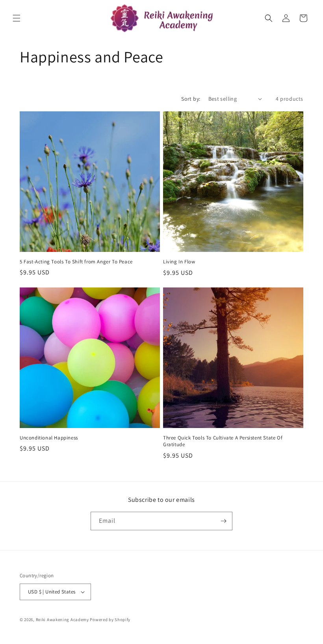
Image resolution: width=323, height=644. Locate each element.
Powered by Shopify (110, 619)
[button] (16, 18)
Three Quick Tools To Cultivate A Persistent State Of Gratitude (222, 441)
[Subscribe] (223, 521)
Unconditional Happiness (49, 438)
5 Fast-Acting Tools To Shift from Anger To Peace (76, 262)
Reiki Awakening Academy (62, 619)
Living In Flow (179, 262)
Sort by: (190, 98)
